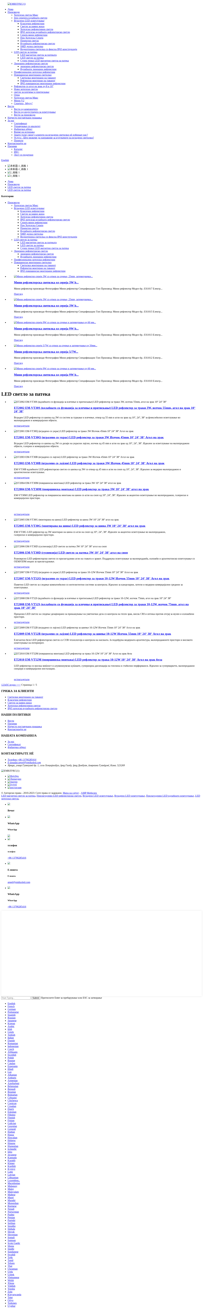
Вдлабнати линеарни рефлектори (38, 69)
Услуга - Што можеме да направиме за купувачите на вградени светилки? (54, 137)
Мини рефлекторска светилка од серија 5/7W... (46, 351)
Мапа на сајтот (71, 793)
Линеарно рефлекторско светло (31, 63)
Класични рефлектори (32, 23)
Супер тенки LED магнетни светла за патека (44, 60)
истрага (18, 425)
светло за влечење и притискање (31, 92)
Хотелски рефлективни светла (36, 29)
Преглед (18, 294)
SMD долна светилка (31, 46)
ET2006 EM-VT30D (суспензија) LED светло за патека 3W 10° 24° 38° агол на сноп (71, 552)
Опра (17, 95)
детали (25, 425)
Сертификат (20, 123)
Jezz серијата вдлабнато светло (30, 17)
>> (19, 684)
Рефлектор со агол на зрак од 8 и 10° (33, 86)
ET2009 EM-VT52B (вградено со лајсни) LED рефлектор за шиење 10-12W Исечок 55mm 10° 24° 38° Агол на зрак (92, 633)
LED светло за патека (25, 52)
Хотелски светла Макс (26, 15)
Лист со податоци (23, 154)
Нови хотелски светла (26, 89)
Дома (10, 9)
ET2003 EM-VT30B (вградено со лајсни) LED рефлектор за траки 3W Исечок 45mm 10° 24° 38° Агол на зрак (89, 463)
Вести (11, 106)
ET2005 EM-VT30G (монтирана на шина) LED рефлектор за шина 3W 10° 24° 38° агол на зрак (79, 525)
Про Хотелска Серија (31, 37)
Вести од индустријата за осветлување (35, 112)
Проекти (18, 140)
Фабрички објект (23, 129)
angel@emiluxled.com (19, 882)
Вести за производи (24, 115)
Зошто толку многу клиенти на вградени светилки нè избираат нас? (51, 134)
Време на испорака (24, 132)
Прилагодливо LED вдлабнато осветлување (170, 795)
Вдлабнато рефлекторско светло (37, 43)
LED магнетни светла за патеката (38, 55)
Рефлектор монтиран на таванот (37, 80)
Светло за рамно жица (32, 26)
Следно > (13, 684)
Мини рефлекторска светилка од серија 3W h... (46, 282)
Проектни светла (29, 40)
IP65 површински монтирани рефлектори (42, 83)
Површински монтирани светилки (33, 75)
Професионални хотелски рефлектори (34, 72)
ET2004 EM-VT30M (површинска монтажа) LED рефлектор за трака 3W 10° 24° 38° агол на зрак (81, 489)
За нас (11, 120)
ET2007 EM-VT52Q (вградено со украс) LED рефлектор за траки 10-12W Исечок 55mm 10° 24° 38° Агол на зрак (91, 578)
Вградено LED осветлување (29, 20)
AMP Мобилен (89, 793)
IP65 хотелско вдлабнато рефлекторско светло (45, 32)
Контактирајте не (17, 143)
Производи (14, 12)
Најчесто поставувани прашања (25, 117)
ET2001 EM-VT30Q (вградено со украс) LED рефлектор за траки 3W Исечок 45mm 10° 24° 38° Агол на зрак (89, 437)
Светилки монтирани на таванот (38, 77)
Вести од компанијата (26, 109)
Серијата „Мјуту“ (23, 103)
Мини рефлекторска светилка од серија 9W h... (46, 328)
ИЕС (16, 152)
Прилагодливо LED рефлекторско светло (59, 795)
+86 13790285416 (17, 857)
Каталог (18, 149)
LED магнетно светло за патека (18, 795)
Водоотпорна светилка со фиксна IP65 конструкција (48, 49)
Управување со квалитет (27, 126)
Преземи (12, 146)
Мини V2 (19, 100)
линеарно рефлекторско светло (37, 66)
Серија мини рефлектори (33, 35)
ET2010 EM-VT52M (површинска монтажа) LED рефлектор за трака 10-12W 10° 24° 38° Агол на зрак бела (88, 659)
